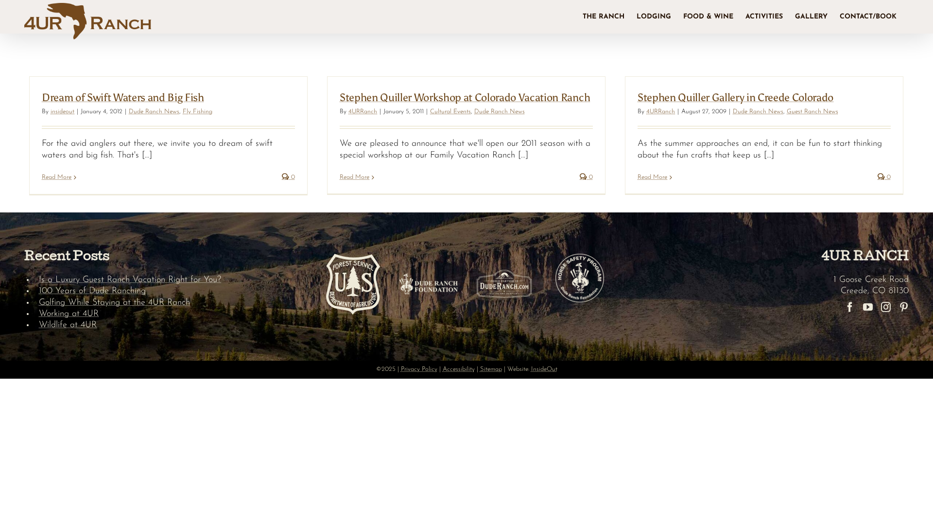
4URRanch (362, 111)
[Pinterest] (904, 307)
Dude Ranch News (154, 111)
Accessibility (459, 369)
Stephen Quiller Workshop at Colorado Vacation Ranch (465, 97)
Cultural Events (450, 111)
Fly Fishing (197, 111)
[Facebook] (850, 307)
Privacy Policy (419, 369)
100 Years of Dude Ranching (92, 291)
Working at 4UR (69, 314)
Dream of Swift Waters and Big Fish (123, 97)
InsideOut (544, 369)
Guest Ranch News (812, 111)
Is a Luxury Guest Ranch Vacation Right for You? (130, 280)
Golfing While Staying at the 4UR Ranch (114, 302)
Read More (56, 177)
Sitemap (491, 369)
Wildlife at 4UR (68, 325)
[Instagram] (886, 307)
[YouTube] (868, 307)
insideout (62, 111)
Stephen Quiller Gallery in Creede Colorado (735, 97)
